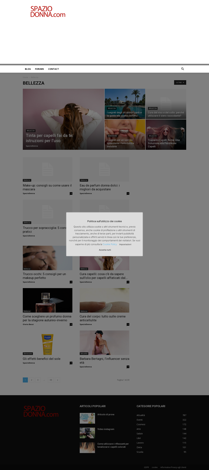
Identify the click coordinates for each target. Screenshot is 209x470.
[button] (182, 69)
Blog (28, 68)
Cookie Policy (110, 244)
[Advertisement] (104, 42)
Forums (39, 68)
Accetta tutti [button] (105, 250)
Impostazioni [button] (125, 244)
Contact (53, 68)
